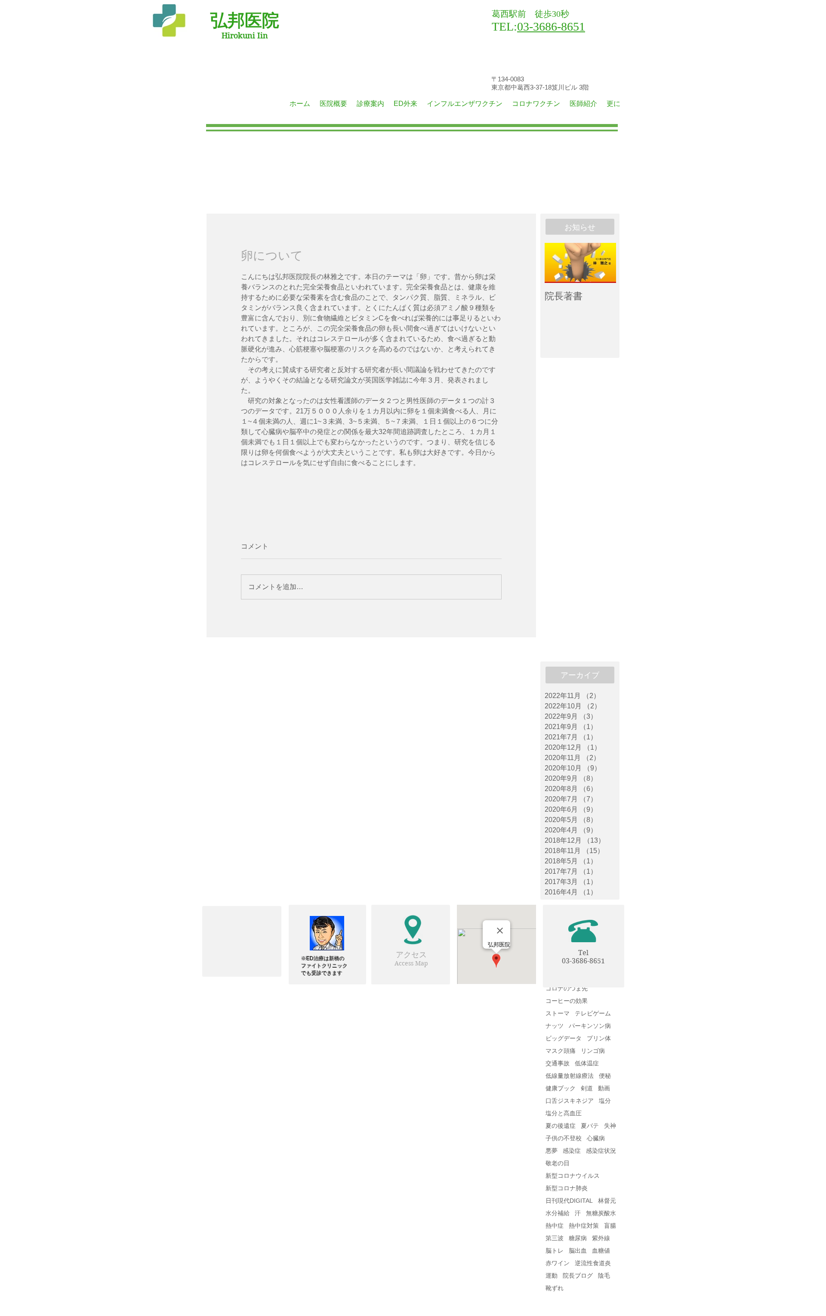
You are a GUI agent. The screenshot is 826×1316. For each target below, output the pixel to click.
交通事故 (558, 1063)
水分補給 (558, 1213)
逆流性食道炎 (593, 1263)
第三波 (555, 1238)
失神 (610, 1125)
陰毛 (604, 1275)
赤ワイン (558, 1263)
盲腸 (610, 1225)
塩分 (605, 1100)
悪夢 (552, 1150)
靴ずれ (555, 1288)
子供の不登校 (564, 1138)
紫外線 (601, 1238)
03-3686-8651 (551, 26)
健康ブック (561, 1088)
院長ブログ (578, 1275)
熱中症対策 (584, 1225)
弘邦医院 (244, 20)
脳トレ (555, 1250)
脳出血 (578, 1250)
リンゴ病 (593, 1050)
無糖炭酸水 (601, 1213)
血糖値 (601, 1250)
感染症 (572, 1150)
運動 (552, 1275)
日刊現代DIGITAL (569, 1200)
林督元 (607, 1200)
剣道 (587, 1088)
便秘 (605, 1075)
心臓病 (596, 1138)
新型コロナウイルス (573, 1175)
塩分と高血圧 (564, 1113)
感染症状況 (601, 1150)
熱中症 (555, 1225)
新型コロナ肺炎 (567, 1188)
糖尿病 (578, 1238)
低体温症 (587, 1063)
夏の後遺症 (561, 1125)
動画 (604, 1088)
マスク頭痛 (561, 1050)
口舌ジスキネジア (570, 1100)
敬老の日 (558, 1163)
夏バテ (590, 1125)
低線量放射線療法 (570, 1075)
